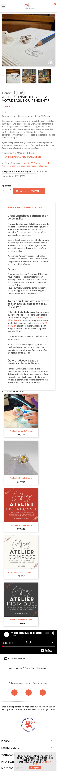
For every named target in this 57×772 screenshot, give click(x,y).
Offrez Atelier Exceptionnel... (21, 525)
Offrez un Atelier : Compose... (21, 572)
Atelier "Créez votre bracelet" (37, 163)
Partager (14, 92)
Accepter (35, 767)
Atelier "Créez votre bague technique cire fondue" (24, 166)
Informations (10, 761)
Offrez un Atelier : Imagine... (21, 619)
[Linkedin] (43, 692)
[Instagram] (14, 692)
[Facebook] (28, 692)
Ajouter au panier (29, 191)
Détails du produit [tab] (33, 207)
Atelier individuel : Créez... (21, 431)
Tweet (21, 92)
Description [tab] (14, 207)
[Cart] (53, 6)
